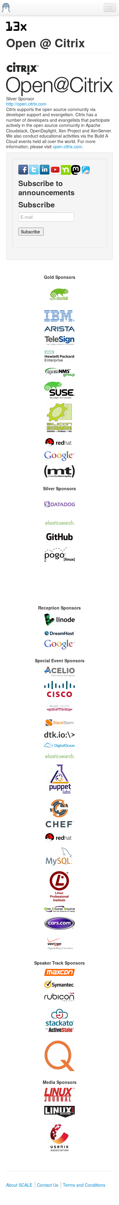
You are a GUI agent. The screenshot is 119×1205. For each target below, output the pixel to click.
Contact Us (47, 1185)
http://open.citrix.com (26, 104)
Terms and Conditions (84, 1185)
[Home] (6, 7)
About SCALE (19, 1185)
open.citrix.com (67, 146)
